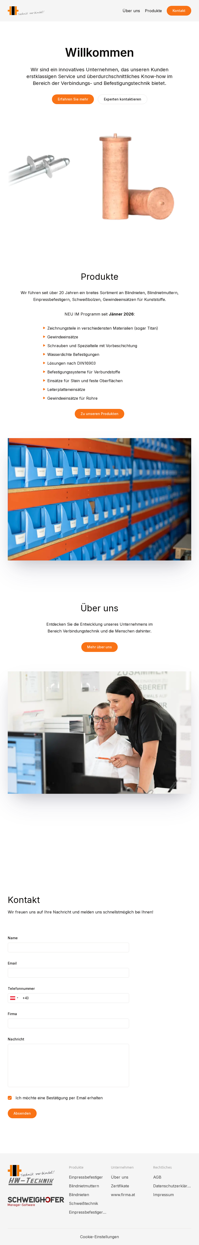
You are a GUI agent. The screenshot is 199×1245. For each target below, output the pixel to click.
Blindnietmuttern (84, 1185)
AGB (157, 1177)
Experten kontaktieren (122, 99)
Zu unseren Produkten (99, 414)
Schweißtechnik (83, 1203)
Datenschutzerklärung (172, 1185)
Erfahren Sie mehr (73, 99)
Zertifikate (120, 1185)
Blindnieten (79, 1194)
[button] (13, 998)
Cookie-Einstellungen (99, 1236)
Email (12, 963)
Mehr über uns (99, 647)
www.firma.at (123, 1194)
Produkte (153, 10)
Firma (12, 1014)
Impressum (163, 1194)
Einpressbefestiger (86, 1177)
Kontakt (179, 11)
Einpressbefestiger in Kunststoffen (88, 1212)
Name (13, 938)
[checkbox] (10, 1098)
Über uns (131, 10)
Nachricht (16, 1039)
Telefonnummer (21, 988)
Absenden (22, 1113)
